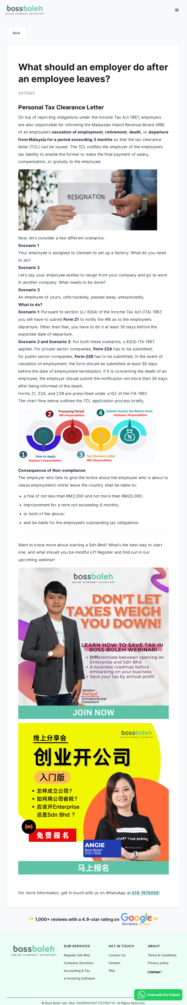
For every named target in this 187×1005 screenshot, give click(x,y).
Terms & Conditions (162, 955)
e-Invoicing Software (79, 978)
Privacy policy (158, 963)
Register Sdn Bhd (77, 955)
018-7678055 (145, 892)
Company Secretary (79, 963)
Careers (114, 963)
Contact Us (117, 955)
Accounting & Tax (77, 970)
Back (16, 33)
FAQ (112, 970)
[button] (176, 10)
